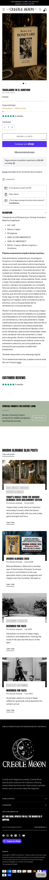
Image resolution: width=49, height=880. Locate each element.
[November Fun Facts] (24, 672)
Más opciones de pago (25, 152)
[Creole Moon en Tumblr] (15, 836)
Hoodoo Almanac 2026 (17, 558)
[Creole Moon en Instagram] (7, 836)
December (11, 621)
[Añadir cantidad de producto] (12, 127)
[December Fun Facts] (24, 608)
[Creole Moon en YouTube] (23, 836)
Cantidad (6, 122)
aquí (19, 362)
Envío (4, 172)
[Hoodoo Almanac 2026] (24, 546)
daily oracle (12, 488)
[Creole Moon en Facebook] (3, 836)
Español (5, 851)
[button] (8, 116)
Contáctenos (14, 203)
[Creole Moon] (21, 9)
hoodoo (24, 488)
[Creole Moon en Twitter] (19, 836)
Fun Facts (22, 621)
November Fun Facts (16, 690)
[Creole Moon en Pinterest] (11, 836)
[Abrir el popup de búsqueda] (40, 9)
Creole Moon (19, 855)
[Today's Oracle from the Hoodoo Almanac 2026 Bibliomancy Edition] (24, 475)
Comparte (10, 179)
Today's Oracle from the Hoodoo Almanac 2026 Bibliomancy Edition (24, 498)
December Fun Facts (16, 626)
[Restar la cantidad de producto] (4, 127)
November (22, 685)
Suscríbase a (41, 827)
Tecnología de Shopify (9, 864)
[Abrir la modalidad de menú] (3, 9)
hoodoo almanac (15, 492)
